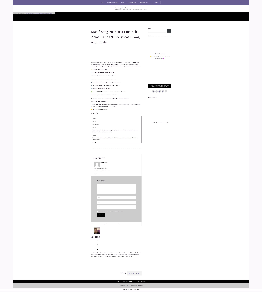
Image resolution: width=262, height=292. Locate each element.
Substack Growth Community (112, 2)
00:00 (94, 121)
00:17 (94, 142)
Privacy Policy (140, 285)
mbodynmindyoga (103, 162)
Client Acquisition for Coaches (123, 8)
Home (102, 2)
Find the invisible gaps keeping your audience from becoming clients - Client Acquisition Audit (160, 86)
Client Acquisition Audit (144, 2)
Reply (95, 174)
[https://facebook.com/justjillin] (129, 273)
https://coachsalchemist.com (102, 109)
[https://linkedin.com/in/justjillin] (138, 273)
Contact (156, 2)
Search (149, 28)
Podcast (122, 2)
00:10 (94, 135)
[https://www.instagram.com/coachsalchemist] (131, 273)
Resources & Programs (132, 2)
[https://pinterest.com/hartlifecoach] (136, 273)
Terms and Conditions (127, 289)
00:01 (94, 127)
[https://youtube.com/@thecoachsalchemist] (134, 273)
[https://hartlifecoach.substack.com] (140, 273)
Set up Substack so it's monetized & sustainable (160, 122)
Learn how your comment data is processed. (114, 223)
